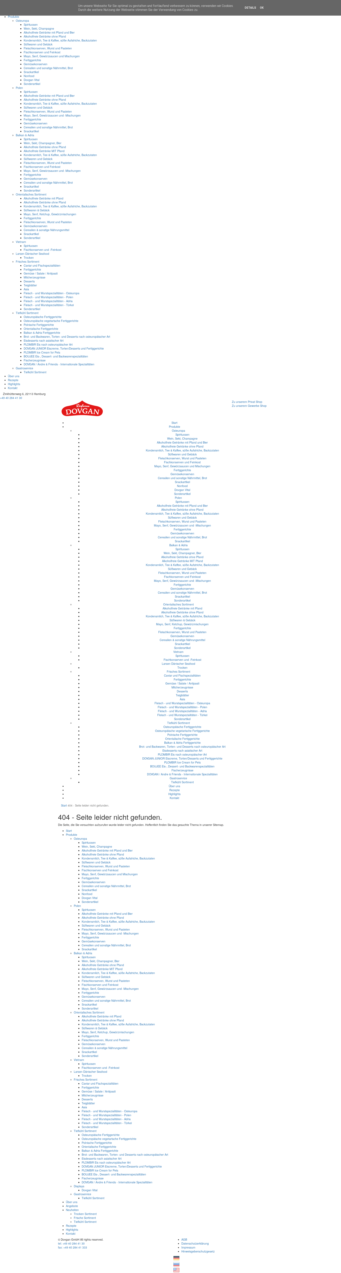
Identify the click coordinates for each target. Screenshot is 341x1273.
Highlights (14, 384)
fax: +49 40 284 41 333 (72, 1247)
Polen (19, 88)
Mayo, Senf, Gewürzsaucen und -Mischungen (52, 115)
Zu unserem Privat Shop (247, 402)
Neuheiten (72, 1210)
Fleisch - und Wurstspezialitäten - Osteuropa (51, 293)
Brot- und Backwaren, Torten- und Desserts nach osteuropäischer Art (67, 336)
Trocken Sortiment (85, 1214)
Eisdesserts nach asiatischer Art (44, 340)
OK (262, 7)
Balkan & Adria (25, 135)
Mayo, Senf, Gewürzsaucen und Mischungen (52, 56)
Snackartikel (31, 72)
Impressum (188, 1247)
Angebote (72, 1206)
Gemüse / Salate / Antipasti (41, 273)
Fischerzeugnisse (35, 360)
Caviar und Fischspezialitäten (42, 265)
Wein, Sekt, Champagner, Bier (42, 143)
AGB (184, 1239)
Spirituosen (31, 24)
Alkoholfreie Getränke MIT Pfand (44, 151)
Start (174, 423)
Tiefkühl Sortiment (27, 313)
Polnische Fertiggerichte (39, 325)
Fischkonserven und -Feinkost (42, 250)
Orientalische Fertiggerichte (41, 329)
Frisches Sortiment (27, 261)
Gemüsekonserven (35, 64)
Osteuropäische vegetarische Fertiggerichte (51, 321)
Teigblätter (30, 285)
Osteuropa (22, 21)
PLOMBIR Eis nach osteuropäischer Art (48, 344)
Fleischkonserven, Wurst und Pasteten (48, 48)
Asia (26, 289)
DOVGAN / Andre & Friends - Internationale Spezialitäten (59, 364)
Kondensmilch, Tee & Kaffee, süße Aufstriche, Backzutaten (60, 40)
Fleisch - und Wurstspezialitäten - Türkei (49, 305)
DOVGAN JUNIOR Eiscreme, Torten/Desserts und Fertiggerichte (64, 348)
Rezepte (13, 380)
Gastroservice (24, 368)
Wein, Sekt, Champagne (39, 28)
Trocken (29, 257)
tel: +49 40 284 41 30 (71, 1243)
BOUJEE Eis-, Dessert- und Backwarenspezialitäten (56, 356)
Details (250, 7)
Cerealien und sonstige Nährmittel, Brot (48, 68)
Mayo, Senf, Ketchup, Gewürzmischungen (50, 214)
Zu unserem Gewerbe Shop (249, 406)
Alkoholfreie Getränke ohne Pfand (45, 36)
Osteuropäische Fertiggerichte (43, 317)
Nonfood (29, 76)
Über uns (13, 376)
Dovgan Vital (31, 80)
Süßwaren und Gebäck (38, 44)
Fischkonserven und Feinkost (42, 52)
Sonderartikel (32, 84)
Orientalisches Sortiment (31, 194)
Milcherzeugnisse (34, 277)
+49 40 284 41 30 (11, 398)
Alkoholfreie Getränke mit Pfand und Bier (49, 32)
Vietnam (21, 242)
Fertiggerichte (32, 60)
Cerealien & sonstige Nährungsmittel (46, 230)
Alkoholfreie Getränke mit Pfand (43, 198)
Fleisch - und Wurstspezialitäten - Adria (48, 301)
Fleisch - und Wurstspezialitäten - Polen (48, 297)
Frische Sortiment (85, 1218)
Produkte (13, 17)
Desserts (29, 281)
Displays (79, 1186)
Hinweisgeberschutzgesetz (198, 1251)
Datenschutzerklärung (195, 1243)
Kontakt (12, 388)
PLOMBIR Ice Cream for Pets (42, 352)
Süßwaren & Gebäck (37, 210)
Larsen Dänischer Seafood (32, 254)
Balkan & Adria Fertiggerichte (42, 333)
